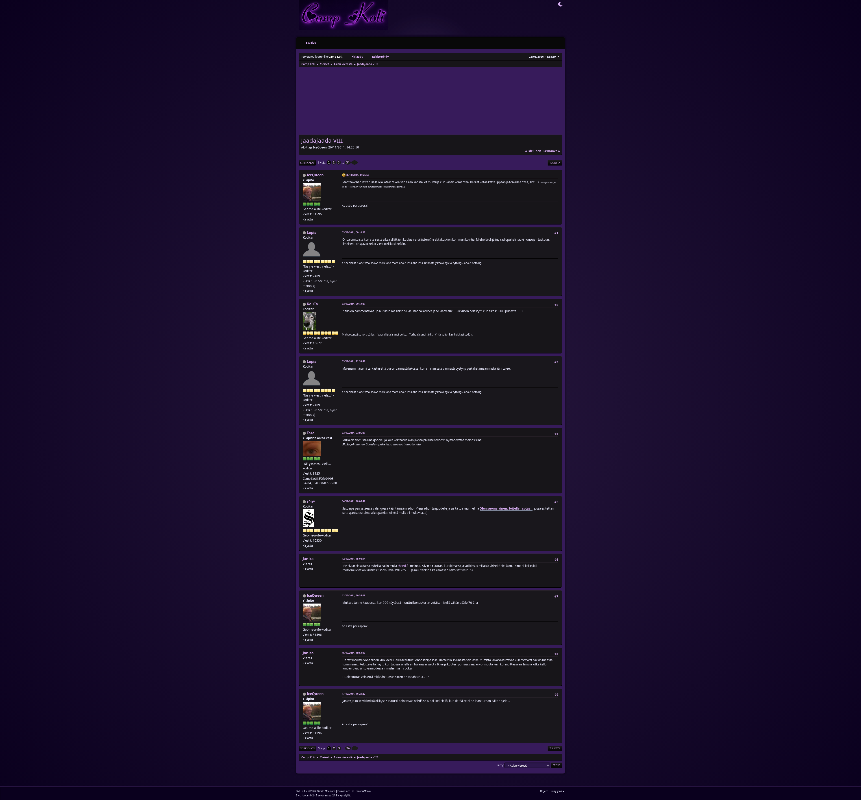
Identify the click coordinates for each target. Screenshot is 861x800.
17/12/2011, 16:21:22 (353, 693)
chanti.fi (403, 566)
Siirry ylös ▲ (558, 791)
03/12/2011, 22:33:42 (353, 361)
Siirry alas (307, 162)
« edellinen (533, 151)
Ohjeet (544, 791)
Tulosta (555, 162)
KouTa (312, 303)
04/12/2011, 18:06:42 (353, 501)
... (343, 162)
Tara (311, 432)
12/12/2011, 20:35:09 (353, 595)
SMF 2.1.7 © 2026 (306, 791)
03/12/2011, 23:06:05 (353, 432)
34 (347, 162)
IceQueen (315, 174)
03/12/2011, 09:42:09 (353, 303)
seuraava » (552, 151)
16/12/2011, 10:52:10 (353, 652)
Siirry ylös (307, 748)
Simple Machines (326, 791)
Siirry (500, 765)
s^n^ (311, 501)
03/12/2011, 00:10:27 (353, 232)
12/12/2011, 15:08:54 (353, 558)
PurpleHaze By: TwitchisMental (354, 791)
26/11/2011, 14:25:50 (357, 175)
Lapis (311, 232)
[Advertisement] (430, 101)
